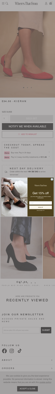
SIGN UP (40, 207)
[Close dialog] (52, 179)
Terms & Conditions (40, 210)
